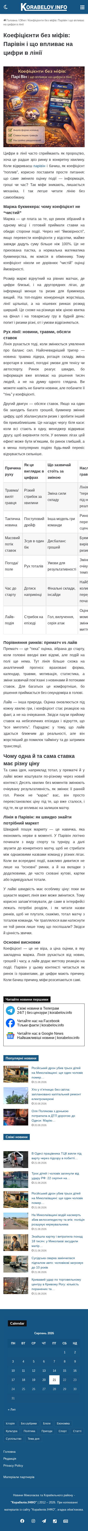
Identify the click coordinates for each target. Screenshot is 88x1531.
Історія (10, 1423)
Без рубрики (29, 1423)
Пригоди (47, 1431)
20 (44, 1380)
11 (23, 1370)
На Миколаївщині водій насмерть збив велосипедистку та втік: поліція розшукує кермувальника (58, 1219)
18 (23, 1380)
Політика (29, 1431)
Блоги (47, 1423)
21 (54, 1380)
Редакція (9, 1458)
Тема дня (33, 1438)
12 (33, 1370)
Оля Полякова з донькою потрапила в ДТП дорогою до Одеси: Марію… (53, 1115)
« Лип (12, 1409)
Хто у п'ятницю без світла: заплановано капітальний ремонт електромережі (56, 1094)
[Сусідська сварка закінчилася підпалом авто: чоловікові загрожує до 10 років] (15, 1264)
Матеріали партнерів (18, 1477)
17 (13, 1380)
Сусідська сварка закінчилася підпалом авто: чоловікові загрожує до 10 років (57, 1262)
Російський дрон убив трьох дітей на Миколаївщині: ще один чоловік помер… (57, 1072)
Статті (77, 1431)
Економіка (63, 1423)
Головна (11, 20)
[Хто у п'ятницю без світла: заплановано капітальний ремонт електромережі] (15, 1095)
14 (54, 1370)
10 (13, 1370)
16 (74, 1370)
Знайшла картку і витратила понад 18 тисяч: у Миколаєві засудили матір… (57, 1241)
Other (22, 20)
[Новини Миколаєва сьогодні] (44, 7)
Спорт (63, 1431)
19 (33, 1380)
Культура (11, 1431)
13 (44, 1370)
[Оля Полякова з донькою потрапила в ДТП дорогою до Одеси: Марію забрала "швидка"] (15, 1117)
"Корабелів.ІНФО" (24, 1502)
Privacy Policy (13, 1465)
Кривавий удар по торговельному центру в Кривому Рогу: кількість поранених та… (56, 1284)
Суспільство (13, 1438)
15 (64, 1370)
